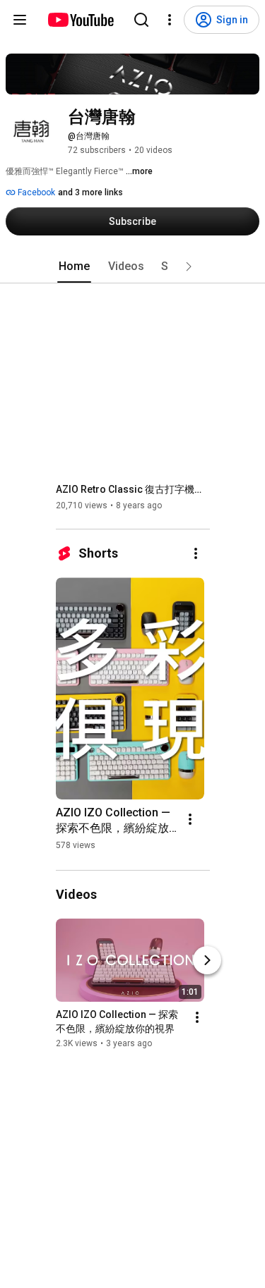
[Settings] (169, 19)
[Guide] (19, 19)
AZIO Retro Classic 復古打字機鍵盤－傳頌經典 (133, 489)
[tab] (74, 266)
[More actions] (196, 553)
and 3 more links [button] (90, 192)
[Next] (207, 960)
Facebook (35, 192)
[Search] (141, 19)
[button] (189, 266)
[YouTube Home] (80, 19)
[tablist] (132, 266)
